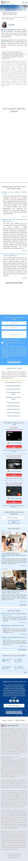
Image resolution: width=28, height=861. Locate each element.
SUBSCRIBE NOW (14, 712)
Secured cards (5, 40)
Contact (11, 720)
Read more (22, 565)
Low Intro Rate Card (13, 385)
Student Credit (13, 416)
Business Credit (13, 412)
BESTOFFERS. (11, 725)
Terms (17, 720)
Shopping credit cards (7, 29)
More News (22, 605)
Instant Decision (13, 406)
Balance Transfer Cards (20, 660)
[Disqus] (14, 133)
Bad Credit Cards (8, 660)
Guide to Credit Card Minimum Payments (14, 637)
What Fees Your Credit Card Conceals (13, 625)
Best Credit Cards (9, 667)
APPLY (14, 447)
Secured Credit (13, 409)
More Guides (22, 650)
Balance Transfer (13, 389)
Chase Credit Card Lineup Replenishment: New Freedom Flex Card (13, 555)
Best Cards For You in (13, 382)
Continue (24, 216)
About (4, 720)
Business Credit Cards (21, 667)
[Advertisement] (14, 96)
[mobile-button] (26, 3)
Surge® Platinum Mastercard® (14, 485)
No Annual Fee (13, 402)
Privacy (23, 720)
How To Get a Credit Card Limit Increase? (14, 613)
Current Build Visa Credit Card (14, 429)
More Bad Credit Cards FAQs (14, 282)
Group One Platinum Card (14, 457)
